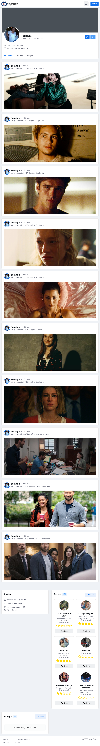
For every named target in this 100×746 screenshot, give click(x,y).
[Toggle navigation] (86, 3)
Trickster (86, 650)
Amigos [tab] (30, 55)
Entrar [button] (94, 4)
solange (15, 65)
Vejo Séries (94, 739)
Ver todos (90, 595)
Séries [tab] (20, 55)
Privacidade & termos (12, 742)
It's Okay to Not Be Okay (64, 614)
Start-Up (64, 650)
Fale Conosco (24, 739)
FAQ (13, 739)
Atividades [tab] (8, 55)
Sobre (5, 739)
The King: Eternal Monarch (86, 686)
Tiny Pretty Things (64, 685)
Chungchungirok (86, 613)
